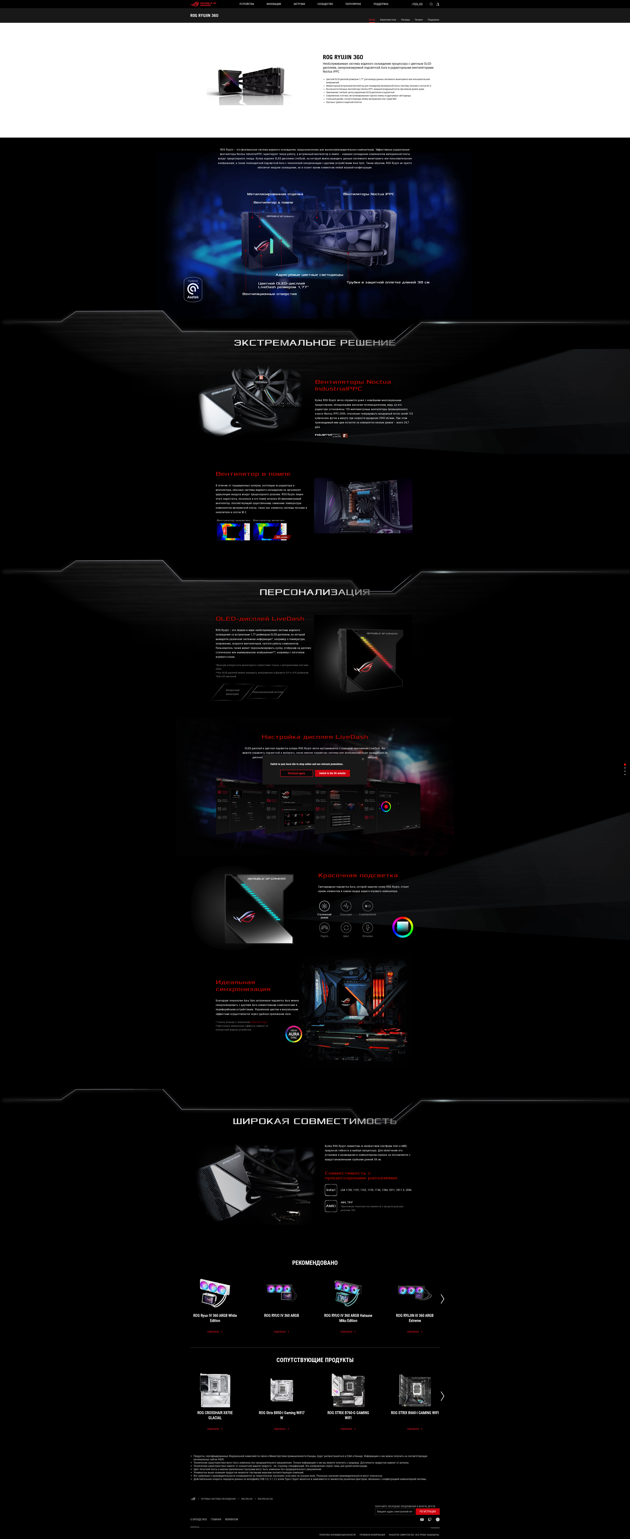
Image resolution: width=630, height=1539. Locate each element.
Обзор (372, 19)
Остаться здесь (296, 773)
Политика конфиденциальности (337, 1534)
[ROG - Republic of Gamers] (203, 4)
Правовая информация (372, 1534)
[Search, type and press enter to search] (431, 4)
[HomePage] (193, 1499)
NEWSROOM (231, 1519)
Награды (405, 19)
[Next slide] (442, 1299)
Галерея (419, 19)
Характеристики (388, 19)
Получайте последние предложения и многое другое (405, 1506)
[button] (428, 1511)
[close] (363, 759)
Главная (216, 1519)
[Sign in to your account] (438, 4)
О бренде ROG (198, 1519)
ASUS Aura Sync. (259, 1022)
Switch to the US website (332, 773)
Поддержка (433, 19)
